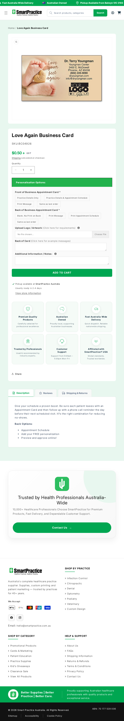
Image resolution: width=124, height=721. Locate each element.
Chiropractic (74, 583)
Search (100, 12)
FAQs (70, 650)
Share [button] (18, 374)
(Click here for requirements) (58, 227)
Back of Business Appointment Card (37, 210)
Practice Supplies (20, 661)
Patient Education (21, 656)
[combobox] (67, 12)
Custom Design (76, 609)
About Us (72, 645)
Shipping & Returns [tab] (77, 393)
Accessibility (32, 716)
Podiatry (72, 598)
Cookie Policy (54, 716)
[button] (6, 12)
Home (11, 28)
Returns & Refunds (78, 661)
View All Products (21, 676)
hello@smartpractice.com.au (34, 625)
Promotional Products (23, 645)
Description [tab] (22, 393)
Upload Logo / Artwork (51, 227)
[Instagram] (19, 617)
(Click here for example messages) (51, 241)
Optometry (73, 593)
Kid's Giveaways (20, 666)
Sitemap (12, 716)
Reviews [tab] (47, 393)
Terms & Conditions (79, 666)
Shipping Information (80, 656)
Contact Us (62, 527)
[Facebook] (11, 617)
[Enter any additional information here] (55, 254)
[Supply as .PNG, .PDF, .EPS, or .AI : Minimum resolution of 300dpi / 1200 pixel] (78, 228)
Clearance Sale (19, 671)
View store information (28, 293)
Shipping (16, 158)
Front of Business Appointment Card (38, 192)
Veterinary (73, 604)
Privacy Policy (75, 671)
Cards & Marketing (21, 650)
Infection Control (77, 578)
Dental (71, 588)
